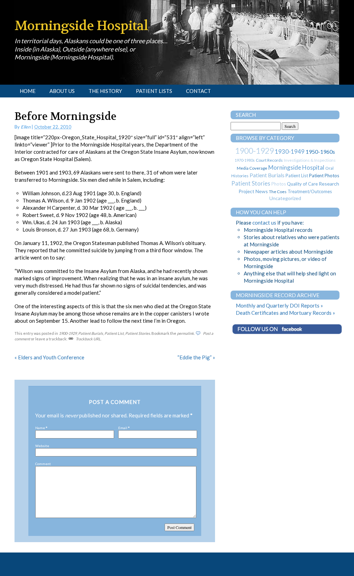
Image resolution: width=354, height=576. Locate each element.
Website (42, 446)
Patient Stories (137, 333)
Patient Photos (324, 175)
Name (40, 428)
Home (28, 91)
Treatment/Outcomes (310, 191)
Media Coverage (252, 168)
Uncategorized (285, 198)
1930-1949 (290, 151)
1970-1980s (245, 160)
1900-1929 (68, 333)
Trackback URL (88, 339)
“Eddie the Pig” (196, 357)
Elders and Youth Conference (49, 357)
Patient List (114, 333)
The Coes (278, 191)
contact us (264, 222)
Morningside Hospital (81, 25)
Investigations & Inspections (310, 160)
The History (105, 91)
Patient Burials (90, 333)
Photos (278, 184)
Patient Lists (154, 91)
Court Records (269, 160)
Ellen (25, 127)
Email (122, 428)
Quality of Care (302, 184)
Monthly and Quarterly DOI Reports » (279, 305)
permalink (185, 333)
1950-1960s (320, 151)
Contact (198, 91)
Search (246, 115)
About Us (62, 91)
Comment (43, 464)
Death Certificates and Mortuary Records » (285, 313)
